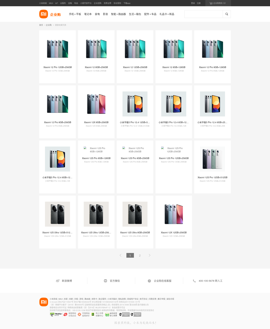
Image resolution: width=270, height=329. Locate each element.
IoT (56, 3)
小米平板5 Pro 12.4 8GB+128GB (58, 177)
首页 (41, 25)
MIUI (51, 3)
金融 (70, 3)
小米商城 (43, 3)
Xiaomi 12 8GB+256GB (96, 67)
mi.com (55, 301)
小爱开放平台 (86, 3)
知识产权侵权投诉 (93, 310)
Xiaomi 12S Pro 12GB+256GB (174, 158)
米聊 (71, 298)
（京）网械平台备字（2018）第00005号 (67, 304)
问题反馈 (152, 298)
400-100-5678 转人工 (210, 280)
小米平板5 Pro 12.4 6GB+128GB (175, 122)
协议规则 (117, 3)
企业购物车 (218, 3)
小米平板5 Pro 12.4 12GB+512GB (136, 122)
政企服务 (102, 298)
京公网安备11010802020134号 (105, 301)
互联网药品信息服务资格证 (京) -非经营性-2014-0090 (107, 304)
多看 (76, 298)
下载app (126, 3)
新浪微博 (67, 280)
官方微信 (115, 280)
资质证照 (107, 3)
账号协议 (143, 298)
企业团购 (97, 3)
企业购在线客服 (162, 280)
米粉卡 (94, 298)
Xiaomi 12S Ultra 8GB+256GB (135, 232)
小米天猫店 (112, 298)
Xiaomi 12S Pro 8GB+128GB (96, 158)
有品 (76, 3)
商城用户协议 (132, 298)
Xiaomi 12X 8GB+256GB (96, 122)
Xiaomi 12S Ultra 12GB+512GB (57, 232)
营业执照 (133, 304)
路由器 (87, 298)
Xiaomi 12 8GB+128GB (173, 67)
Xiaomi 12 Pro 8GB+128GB (212, 67)
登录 (193, 3)
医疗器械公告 (143, 304)
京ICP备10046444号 (82, 301)
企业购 (49, 25)
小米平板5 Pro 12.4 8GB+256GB (213, 122)
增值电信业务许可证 (58, 307)
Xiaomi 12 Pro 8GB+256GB (57, 122)
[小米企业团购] (43, 14)
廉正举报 (161, 298)
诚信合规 (170, 298)
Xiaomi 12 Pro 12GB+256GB (57, 67)
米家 (66, 298)
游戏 (81, 298)
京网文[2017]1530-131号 (129, 301)
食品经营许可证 (118, 307)
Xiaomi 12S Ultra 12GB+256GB (96, 232)
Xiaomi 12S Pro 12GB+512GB (212, 177)
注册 (199, 3)
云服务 (63, 3)
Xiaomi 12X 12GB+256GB (174, 232)
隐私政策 (122, 298)
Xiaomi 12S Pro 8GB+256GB (135, 158)
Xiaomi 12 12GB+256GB (135, 67)
